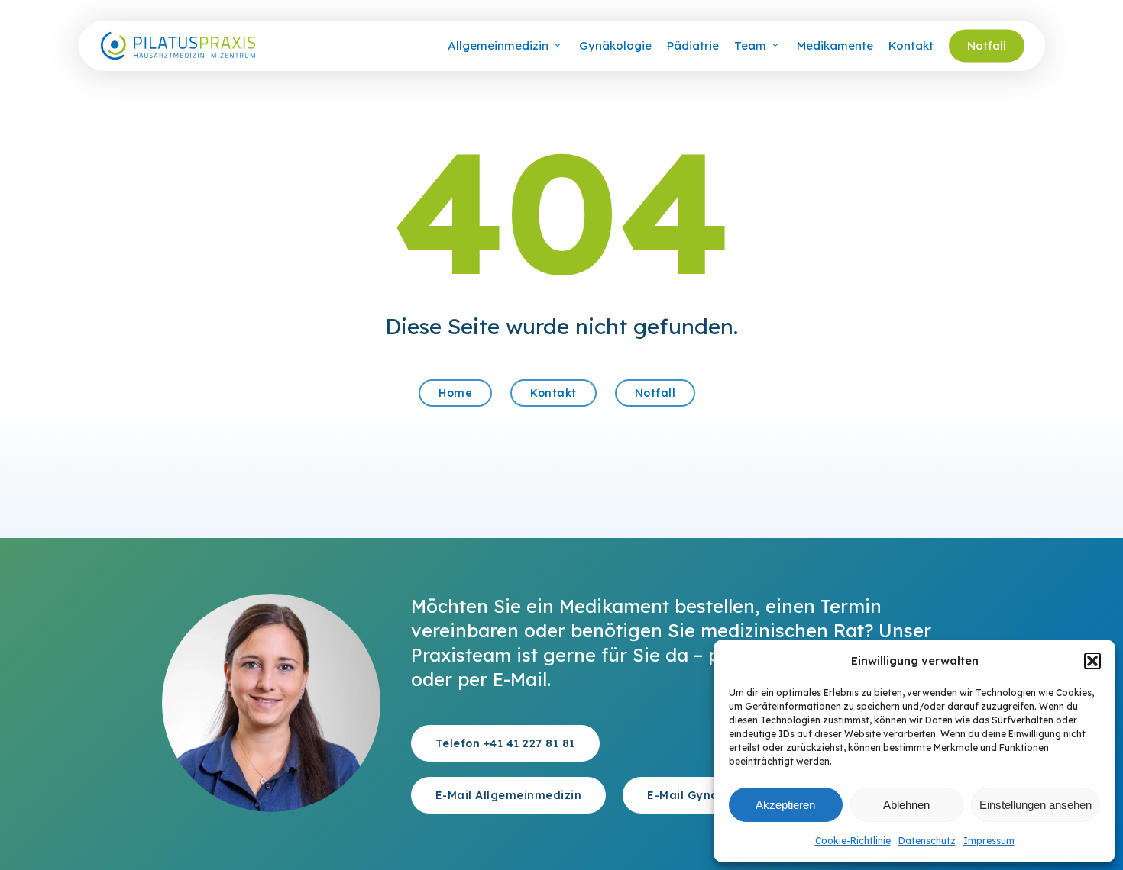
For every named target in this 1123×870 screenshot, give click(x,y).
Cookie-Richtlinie (853, 840)
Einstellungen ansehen (1035, 804)
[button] (1092, 661)
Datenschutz (927, 840)
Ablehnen (906, 804)
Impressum (989, 840)
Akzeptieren (785, 804)
